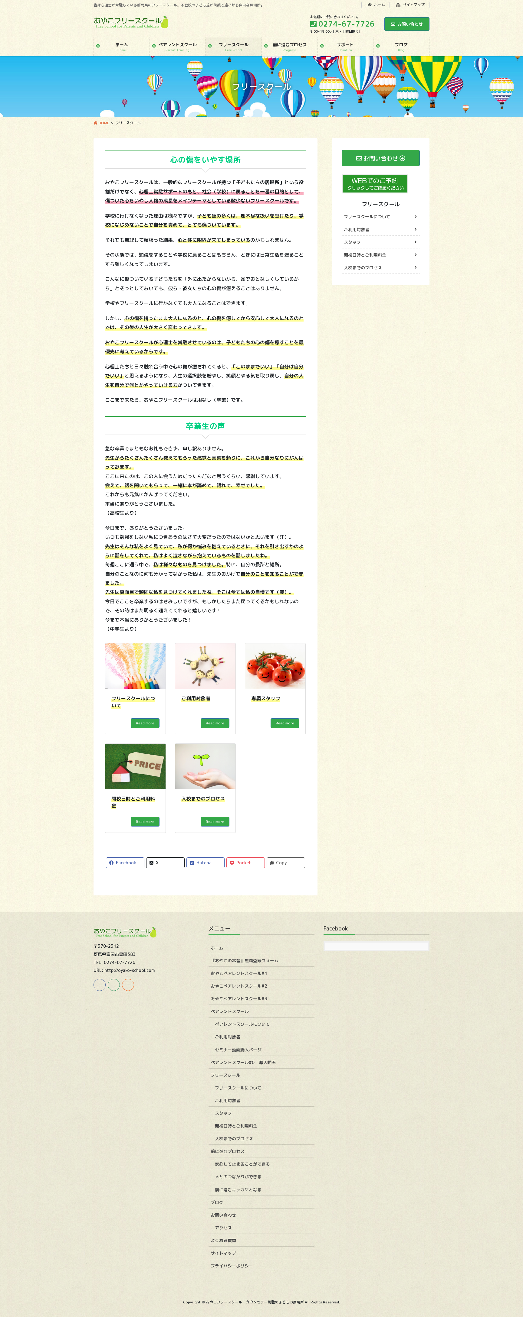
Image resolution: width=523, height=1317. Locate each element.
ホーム (379, 4)
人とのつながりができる (238, 1176)
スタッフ (352, 242)
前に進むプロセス (228, 1151)
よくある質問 (223, 1240)
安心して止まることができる (242, 1164)
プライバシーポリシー (232, 1266)
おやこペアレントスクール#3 (239, 999)
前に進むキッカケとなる (238, 1189)
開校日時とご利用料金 (365, 255)
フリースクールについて (367, 216)
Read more (145, 723)
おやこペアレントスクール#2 (239, 986)
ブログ (217, 1202)
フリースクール (381, 204)
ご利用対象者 (356, 229)
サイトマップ (413, 4)
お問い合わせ (410, 24)
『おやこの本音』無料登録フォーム (244, 960)
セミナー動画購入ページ (238, 1050)
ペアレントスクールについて (242, 1024)
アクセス (223, 1228)
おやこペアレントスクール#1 (239, 973)
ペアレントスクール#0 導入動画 (243, 1062)
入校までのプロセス (363, 267)
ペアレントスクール (230, 1011)
